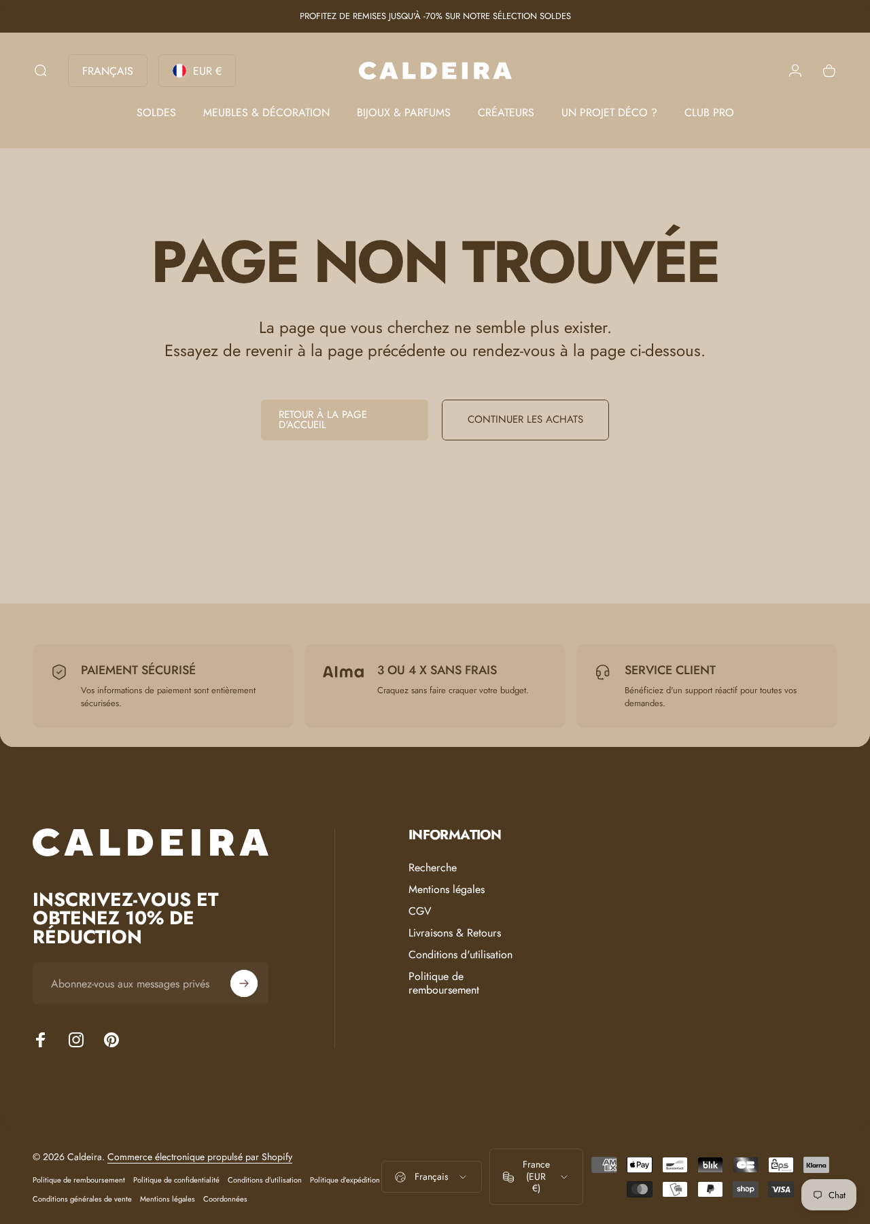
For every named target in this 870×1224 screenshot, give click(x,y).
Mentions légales (446, 889)
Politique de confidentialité (176, 1179)
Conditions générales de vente (82, 1198)
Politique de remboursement (443, 983)
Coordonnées (225, 1198)
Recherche (432, 868)
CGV (420, 911)
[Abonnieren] (244, 983)
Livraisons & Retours (454, 933)
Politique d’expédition (345, 1179)
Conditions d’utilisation (265, 1179)
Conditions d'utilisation (460, 955)
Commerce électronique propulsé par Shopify (199, 1157)
